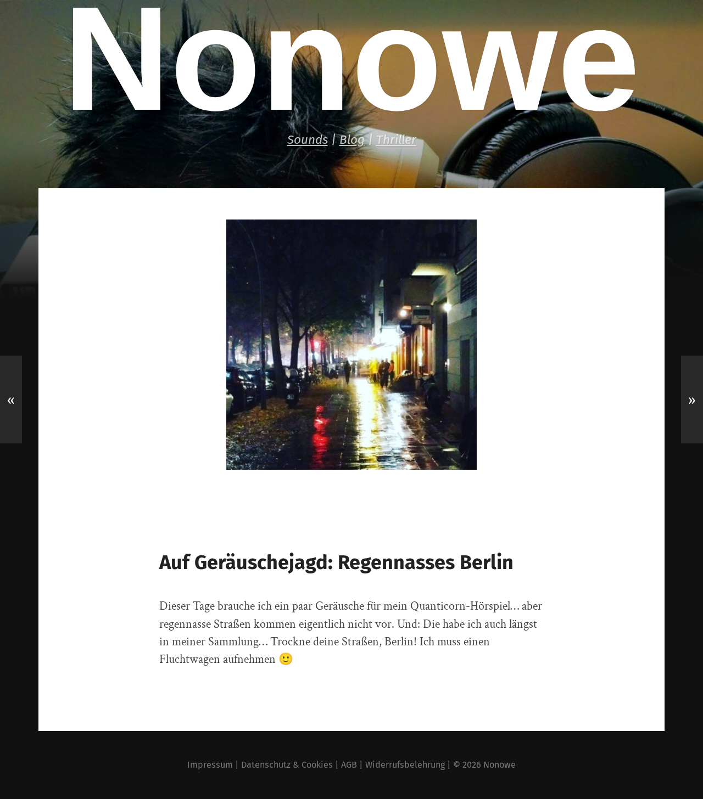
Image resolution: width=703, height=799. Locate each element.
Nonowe (499, 764)
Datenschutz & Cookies (287, 764)
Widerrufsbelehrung (405, 764)
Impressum (210, 764)
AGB (349, 764)
